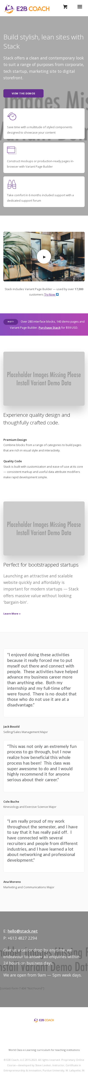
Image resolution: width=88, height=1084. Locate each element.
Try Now (50, 294)
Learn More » (12, 613)
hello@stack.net (23, 931)
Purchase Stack (49, 328)
